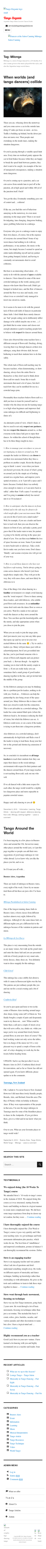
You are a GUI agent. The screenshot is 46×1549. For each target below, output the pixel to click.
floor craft (7, 814)
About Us (13, 1504)
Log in (12, 1472)
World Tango (8, 1142)
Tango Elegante (12, 18)
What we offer (14, 1491)
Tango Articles (15, 1510)
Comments (16, 1479)
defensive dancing (33, 812)
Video (12, 1447)
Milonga (14, 814)
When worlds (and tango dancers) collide (23, 79)
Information (23, 809)
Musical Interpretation (19, 1432)
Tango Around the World (19, 830)
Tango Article (36, 1140)
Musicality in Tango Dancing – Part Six (26, 1393)
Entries (15, 1475)
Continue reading (34, 1217)
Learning (32, 809)
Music (12, 1429)
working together (24, 814)
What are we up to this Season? (22, 1371)
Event (12, 1418)
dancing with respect (18, 812)
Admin (11, 1517)
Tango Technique (17, 1443)
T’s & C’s (10, 1497)
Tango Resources (17, 1439)
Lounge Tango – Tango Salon (22, 1375)
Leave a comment (29, 1142)
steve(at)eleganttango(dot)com (20, 26)
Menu (7, 30)
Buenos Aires (25, 1140)
